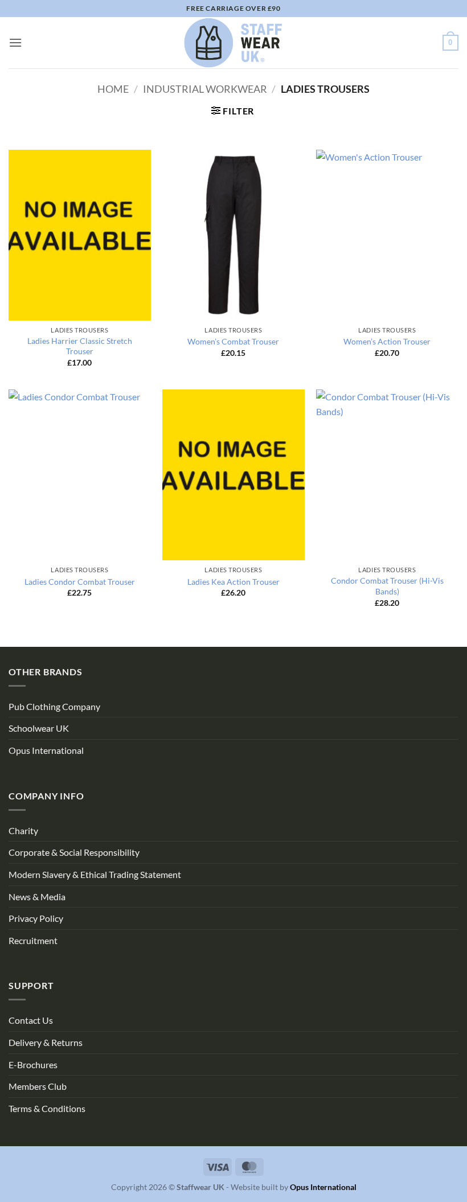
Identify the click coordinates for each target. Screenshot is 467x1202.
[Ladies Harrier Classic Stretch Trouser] (80, 235)
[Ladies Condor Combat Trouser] (80, 474)
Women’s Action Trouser (387, 341)
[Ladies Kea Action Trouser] (233, 474)
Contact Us (31, 1020)
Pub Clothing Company (54, 706)
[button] (15, 42)
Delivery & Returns (46, 1042)
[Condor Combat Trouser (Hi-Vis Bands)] (387, 474)
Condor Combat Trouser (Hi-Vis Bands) (387, 586)
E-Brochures (33, 1064)
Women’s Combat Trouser (233, 341)
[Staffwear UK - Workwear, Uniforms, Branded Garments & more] (233, 42)
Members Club (38, 1086)
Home (113, 89)
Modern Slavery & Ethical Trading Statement (95, 874)
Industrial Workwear (205, 89)
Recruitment (33, 940)
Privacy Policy (36, 918)
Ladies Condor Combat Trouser (79, 581)
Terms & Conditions (47, 1108)
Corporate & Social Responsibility (74, 852)
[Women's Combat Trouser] (233, 235)
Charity (23, 830)
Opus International (46, 750)
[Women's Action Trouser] (387, 235)
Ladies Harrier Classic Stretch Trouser (79, 346)
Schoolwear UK (39, 728)
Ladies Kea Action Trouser (233, 581)
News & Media (37, 896)
